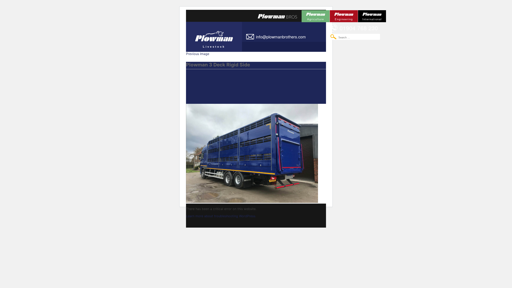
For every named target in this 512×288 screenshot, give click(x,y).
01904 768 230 (359, 28)
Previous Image (197, 54)
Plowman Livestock (205, 35)
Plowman (313, 15)
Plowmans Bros (277, 16)
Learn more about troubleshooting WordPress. (221, 216)
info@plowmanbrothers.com (281, 37)
